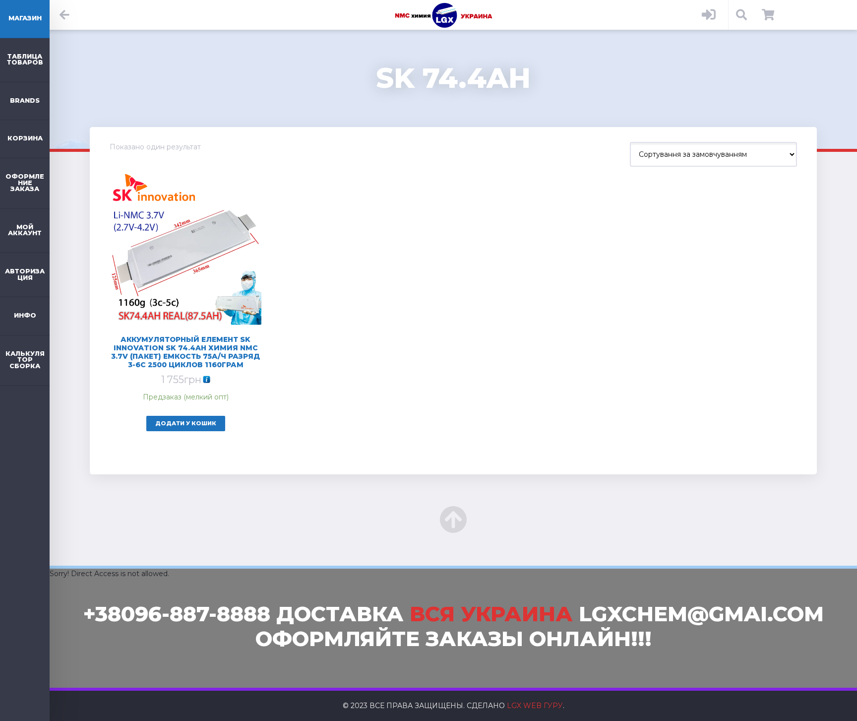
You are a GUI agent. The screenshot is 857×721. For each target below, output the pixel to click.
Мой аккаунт (25, 230)
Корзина (25, 138)
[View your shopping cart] (768, 15)
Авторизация (25, 274)
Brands (25, 100)
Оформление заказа (24, 183)
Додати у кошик (185, 423)
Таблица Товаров (25, 59)
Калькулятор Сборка (25, 360)
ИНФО (25, 315)
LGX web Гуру (535, 705)
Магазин (25, 18)
